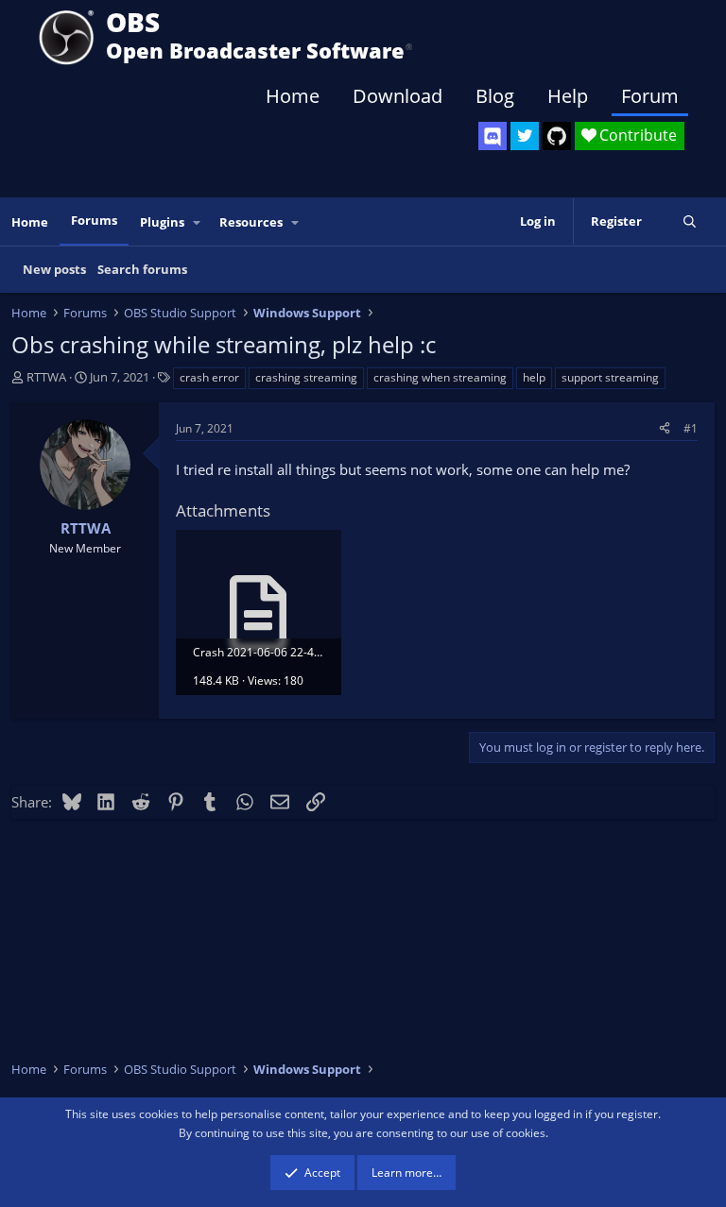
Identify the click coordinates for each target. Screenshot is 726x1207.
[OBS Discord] (492, 136)
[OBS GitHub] (557, 136)
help (534, 377)
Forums (94, 220)
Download (397, 96)
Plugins (162, 221)
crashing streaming (306, 377)
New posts (54, 269)
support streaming (610, 377)
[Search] (690, 221)
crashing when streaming (440, 377)
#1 (690, 428)
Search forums (142, 269)
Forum (650, 96)
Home (293, 96)
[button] (197, 222)
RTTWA (46, 376)
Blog (494, 96)
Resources (251, 221)
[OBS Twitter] (524, 136)
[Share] (664, 428)
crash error (209, 377)
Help (567, 96)
